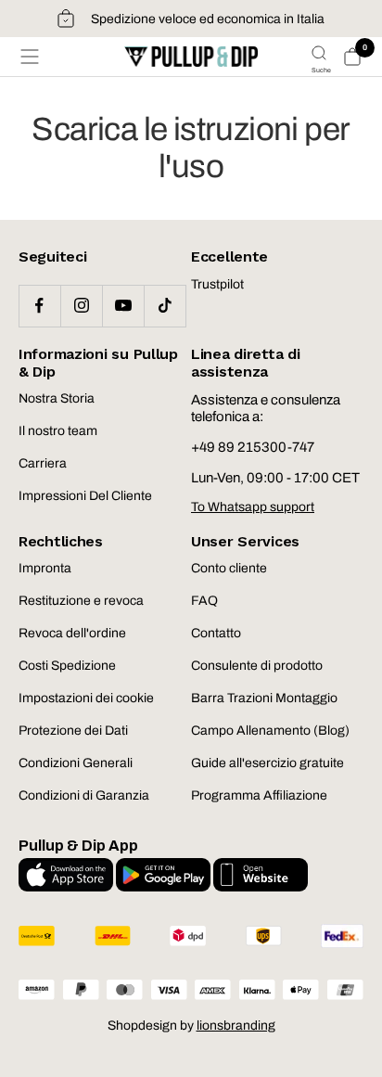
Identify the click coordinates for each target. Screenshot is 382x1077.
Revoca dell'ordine (72, 633)
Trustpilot (217, 284)
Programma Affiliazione (259, 795)
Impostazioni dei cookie (86, 698)
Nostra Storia (57, 398)
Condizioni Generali (76, 763)
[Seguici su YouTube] (123, 306)
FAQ (204, 601)
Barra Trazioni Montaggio (264, 698)
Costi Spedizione (67, 666)
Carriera (43, 463)
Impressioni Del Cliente (85, 496)
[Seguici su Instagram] (81, 306)
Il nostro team (58, 431)
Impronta (45, 568)
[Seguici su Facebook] (39, 306)
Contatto (216, 633)
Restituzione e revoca (81, 601)
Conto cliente (229, 568)
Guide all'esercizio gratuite (267, 763)
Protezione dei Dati (73, 730)
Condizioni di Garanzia (84, 795)
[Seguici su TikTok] (164, 306)
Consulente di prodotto (257, 666)
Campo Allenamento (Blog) (270, 730)
